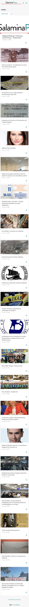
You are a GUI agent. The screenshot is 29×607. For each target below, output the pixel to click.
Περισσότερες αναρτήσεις (14, 599)
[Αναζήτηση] (23, 3)
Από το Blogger (15, 604)
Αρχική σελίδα (4, 13)
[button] (26, 43)
